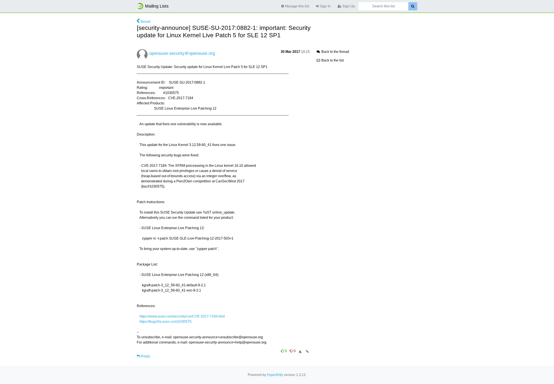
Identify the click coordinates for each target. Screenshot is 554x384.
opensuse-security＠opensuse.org (182, 53)
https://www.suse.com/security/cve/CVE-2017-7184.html (182, 316)
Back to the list (332, 60)
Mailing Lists (157, 6)
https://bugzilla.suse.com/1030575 (165, 321)
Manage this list (296, 6)
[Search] (412, 6)
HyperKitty (275, 375)
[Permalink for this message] (307, 351)
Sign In (325, 6)
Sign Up (348, 6)
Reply (145, 356)
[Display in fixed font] (300, 351)
